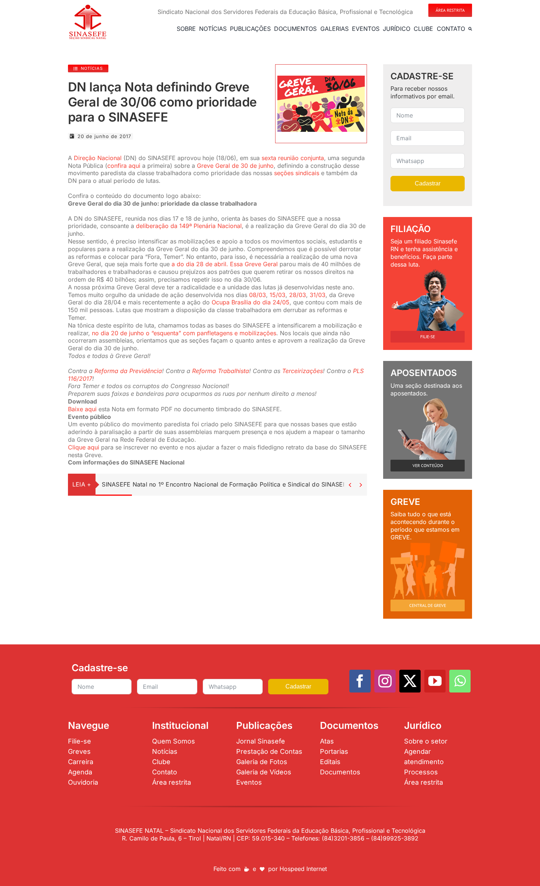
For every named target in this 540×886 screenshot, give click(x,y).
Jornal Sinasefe (260, 741)
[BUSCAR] (470, 28)
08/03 (257, 295)
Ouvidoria (83, 782)
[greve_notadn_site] (321, 78)
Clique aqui (83, 447)
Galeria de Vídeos (263, 772)
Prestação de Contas (269, 751)
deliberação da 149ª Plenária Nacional (189, 225)
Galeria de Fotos (261, 762)
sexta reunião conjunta (293, 158)
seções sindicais (296, 173)
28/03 (297, 295)
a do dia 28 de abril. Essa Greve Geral (225, 264)
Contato (164, 772)
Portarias (334, 751)
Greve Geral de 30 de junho (235, 165)
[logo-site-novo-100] (87, 6)
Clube (161, 762)
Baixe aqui (82, 409)
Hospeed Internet (303, 868)
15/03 (277, 295)
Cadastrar (427, 183)
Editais (330, 762)
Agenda (80, 772)
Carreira (80, 762)
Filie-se (79, 741)
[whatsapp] (460, 681)
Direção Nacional (98, 158)
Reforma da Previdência (128, 371)
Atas (327, 741)
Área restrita (171, 782)
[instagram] (385, 681)
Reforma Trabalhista (220, 371)
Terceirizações (302, 371)
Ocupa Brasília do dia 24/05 (250, 302)
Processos (421, 772)
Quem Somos (173, 741)
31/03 (317, 295)
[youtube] (435, 681)
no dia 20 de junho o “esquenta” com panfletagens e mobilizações (184, 333)
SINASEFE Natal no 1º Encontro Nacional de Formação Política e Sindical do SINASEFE (226, 484)
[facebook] (360, 681)
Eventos (249, 782)
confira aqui (123, 165)
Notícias (164, 751)
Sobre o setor (425, 741)
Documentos (340, 772)
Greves (79, 751)
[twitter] (410, 681)
